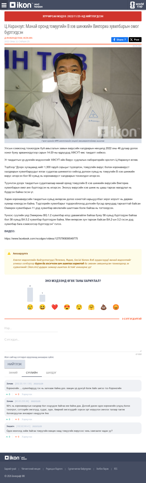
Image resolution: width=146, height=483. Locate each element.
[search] (137, 5)
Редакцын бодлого (54, 468)
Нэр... (8, 328)
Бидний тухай (10, 468)
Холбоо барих (103, 468)
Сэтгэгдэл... (11, 339)
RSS (115, 468)
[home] (26, 5)
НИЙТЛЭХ (15, 364)
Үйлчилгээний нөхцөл (31, 468)
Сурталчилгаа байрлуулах (79, 468)
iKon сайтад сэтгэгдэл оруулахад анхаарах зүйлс (29, 356)
